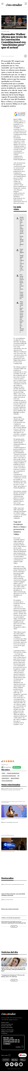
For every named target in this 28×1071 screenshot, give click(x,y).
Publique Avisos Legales (7, 1031)
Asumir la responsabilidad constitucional (7, 835)
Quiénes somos (5, 1022)
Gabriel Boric (5, 778)
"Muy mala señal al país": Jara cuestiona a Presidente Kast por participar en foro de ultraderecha (22, 317)
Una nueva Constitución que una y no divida (8, 851)
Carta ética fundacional (7, 1024)
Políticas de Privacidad (6, 1027)
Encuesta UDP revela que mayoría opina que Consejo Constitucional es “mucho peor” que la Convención (13, 802)
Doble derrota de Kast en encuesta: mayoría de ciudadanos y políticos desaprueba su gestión (22, 231)
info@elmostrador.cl (13, 1019)
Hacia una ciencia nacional (9, 909)
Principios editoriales (6, 1025)
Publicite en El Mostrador (7, 1030)
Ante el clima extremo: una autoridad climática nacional (13, 894)
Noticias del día (9, 952)
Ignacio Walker (15, 778)
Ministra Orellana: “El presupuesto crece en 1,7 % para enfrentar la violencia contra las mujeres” (13, 819)
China (3, 773)
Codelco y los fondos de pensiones (10, 918)
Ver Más (13, 926)
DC (18, 776)
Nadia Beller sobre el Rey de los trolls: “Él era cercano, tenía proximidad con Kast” (13, 969)
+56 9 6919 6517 (4, 1019)
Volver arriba (4, 1055)
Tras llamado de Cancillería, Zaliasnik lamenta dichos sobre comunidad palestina (22, 286)
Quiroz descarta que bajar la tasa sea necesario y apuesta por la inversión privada (13, 922)
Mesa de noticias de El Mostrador (8, 56)
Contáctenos (4, 1033)
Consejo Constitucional (13, 773)
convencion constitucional (9, 776)
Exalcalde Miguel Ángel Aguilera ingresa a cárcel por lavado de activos (22, 260)
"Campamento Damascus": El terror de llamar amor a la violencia (13, 975)
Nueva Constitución (7, 780)
